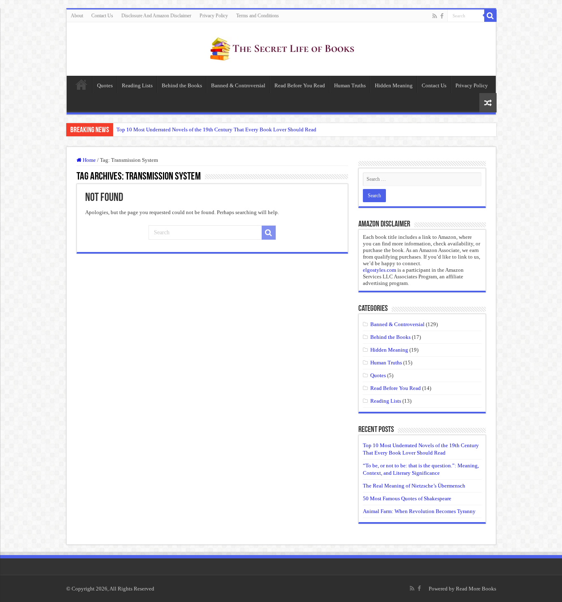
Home (81, 84)
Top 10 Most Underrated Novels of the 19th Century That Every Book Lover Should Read (216, 129)
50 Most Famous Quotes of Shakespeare (407, 498)
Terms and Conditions (257, 16)
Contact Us (102, 16)
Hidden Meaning (394, 85)
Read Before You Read (299, 85)
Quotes (105, 85)
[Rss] (435, 16)
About (77, 16)
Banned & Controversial (238, 85)
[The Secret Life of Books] (281, 47)
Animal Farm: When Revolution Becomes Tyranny (419, 511)
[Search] (490, 15)
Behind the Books (182, 85)
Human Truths (350, 85)
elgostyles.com (379, 270)
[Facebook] (441, 16)
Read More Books (476, 589)
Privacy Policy (214, 16)
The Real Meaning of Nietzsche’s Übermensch (414, 486)
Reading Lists (137, 85)
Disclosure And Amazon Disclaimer (156, 16)
